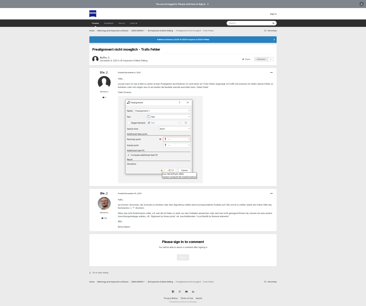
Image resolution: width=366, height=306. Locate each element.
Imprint (199, 298)
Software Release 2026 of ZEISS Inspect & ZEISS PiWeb (183, 39)
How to (122, 23)
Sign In (273, 14)
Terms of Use (186, 298)
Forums (95, 23)
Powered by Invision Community (183, 302)
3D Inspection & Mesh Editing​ (133, 60)
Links (132, 23)
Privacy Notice (171, 298)
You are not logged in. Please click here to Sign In (181, 4)
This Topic (261, 23)
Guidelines (109, 23)
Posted (129, 72)
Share (247, 59)
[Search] (273, 23)
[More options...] (271, 72)
